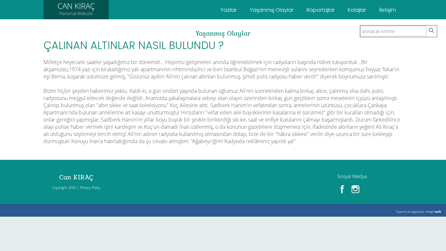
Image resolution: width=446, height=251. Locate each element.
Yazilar (228, 10)
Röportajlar (321, 10)
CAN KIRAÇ (76, 8)
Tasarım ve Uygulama (410, 211)
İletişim (387, 10)
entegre (433, 211)
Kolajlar (357, 10)
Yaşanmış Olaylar (272, 10)
